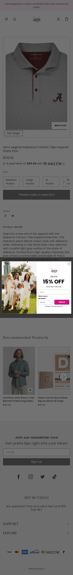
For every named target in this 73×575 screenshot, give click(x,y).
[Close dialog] (69, 263)
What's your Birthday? (43, 297)
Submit (62, 302)
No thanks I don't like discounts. (54, 306)
